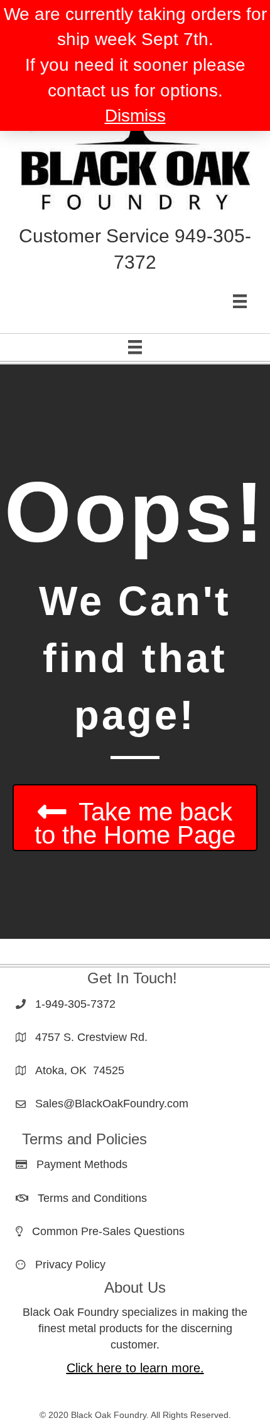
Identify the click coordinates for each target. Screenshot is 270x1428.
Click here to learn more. (135, 1368)
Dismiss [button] (135, 115)
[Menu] (240, 301)
